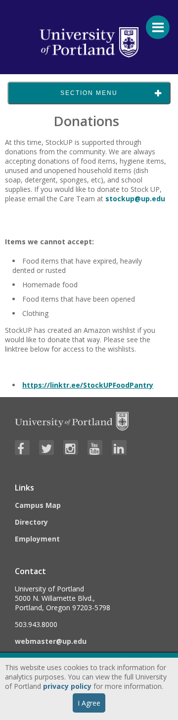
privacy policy (67, 686)
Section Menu (89, 93)
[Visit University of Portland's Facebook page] (22, 447)
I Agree (89, 703)
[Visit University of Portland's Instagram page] (70, 447)
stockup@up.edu (135, 198)
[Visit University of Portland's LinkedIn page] (119, 447)
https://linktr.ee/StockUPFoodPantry (87, 385)
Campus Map (38, 505)
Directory (31, 522)
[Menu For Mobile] (153, 22)
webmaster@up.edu (51, 641)
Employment (37, 538)
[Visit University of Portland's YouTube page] (95, 447)
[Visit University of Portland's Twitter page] (46, 447)
